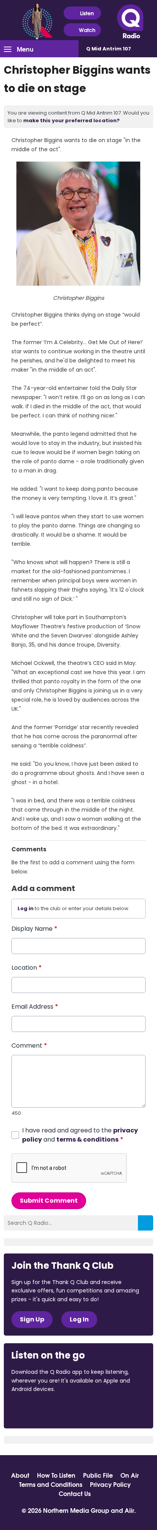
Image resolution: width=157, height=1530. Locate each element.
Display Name (34, 928)
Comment (29, 1045)
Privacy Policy (110, 1484)
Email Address (34, 1006)
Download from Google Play (105, 1409)
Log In (79, 1319)
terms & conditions (87, 1139)
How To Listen (56, 1475)
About (20, 1475)
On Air (129, 1475)
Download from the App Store (41, 1409)
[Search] (145, 1223)
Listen (87, 13)
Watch (87, 30)
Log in (26, 908)
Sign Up (32, 1319)
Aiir (129, 1510)
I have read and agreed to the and (80, 1135)
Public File (98, 1475)
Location (26, 967)
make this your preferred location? (71, 120)
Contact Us (75, 1493)
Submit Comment (49, 1200)
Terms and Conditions (50, 1484)
